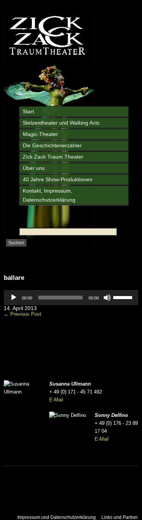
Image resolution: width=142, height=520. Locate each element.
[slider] (123, 297)
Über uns (34, 168)
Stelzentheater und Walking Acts (61, 123)
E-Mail (56, 400)
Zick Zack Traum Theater (53, 157)
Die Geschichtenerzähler (52, 145)
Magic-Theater (40, 134)
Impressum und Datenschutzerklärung (56, 517)
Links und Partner (119, 517)
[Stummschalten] (107, 297)
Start (28, 111)
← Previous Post (22, 314)
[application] (71, 297)
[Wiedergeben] (13, 297)
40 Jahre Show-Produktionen (57, 179)
